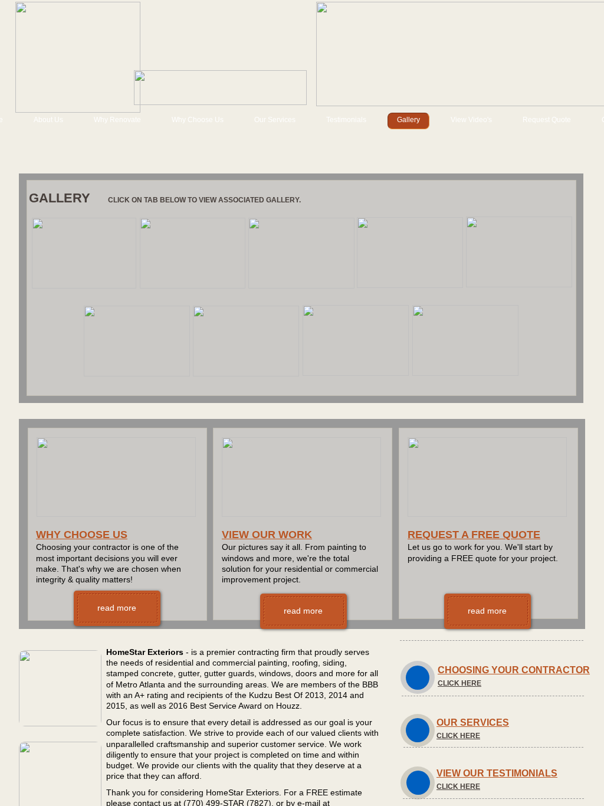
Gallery (408, 120)
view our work (267, 534)
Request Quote (547, 120)
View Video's (471, 120)
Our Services (275, 120)
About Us (48, 120)
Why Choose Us (198, 120)
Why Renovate (117, 120)
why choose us (81, 534)
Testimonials (346, 120)
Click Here (459, 683)
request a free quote (474, 534)
